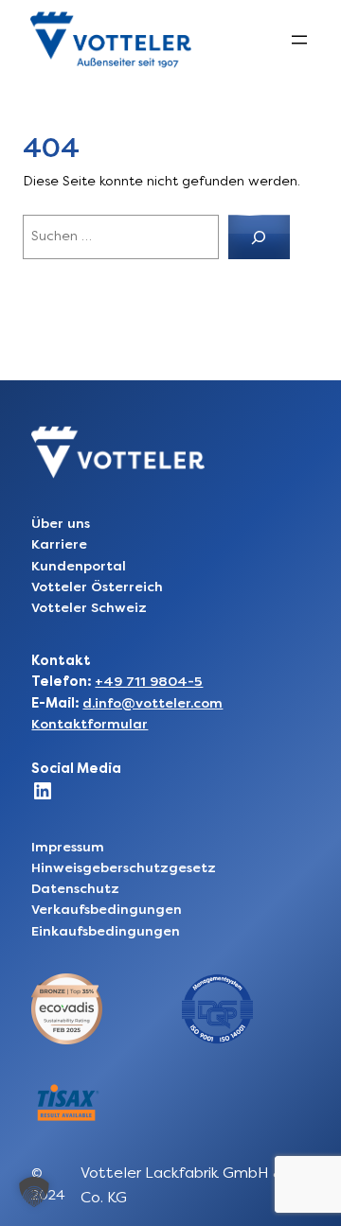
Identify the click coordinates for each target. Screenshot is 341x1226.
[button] (34, 1192)
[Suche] (259, 237)
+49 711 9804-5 (149, 682)
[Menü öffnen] (299, 39)
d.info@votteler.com (152, 703)
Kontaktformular (89, 724)
